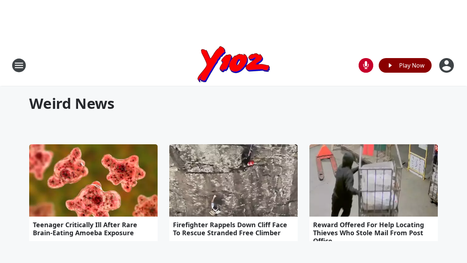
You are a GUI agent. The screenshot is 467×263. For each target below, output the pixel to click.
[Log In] (447, 65)
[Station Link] (233, 65)
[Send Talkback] (366, 65)
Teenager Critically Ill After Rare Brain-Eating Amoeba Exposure (85, 229)
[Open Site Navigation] (19, 65)
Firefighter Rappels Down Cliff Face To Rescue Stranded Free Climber (230, 229)
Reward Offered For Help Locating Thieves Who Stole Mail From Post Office (368, 233)
